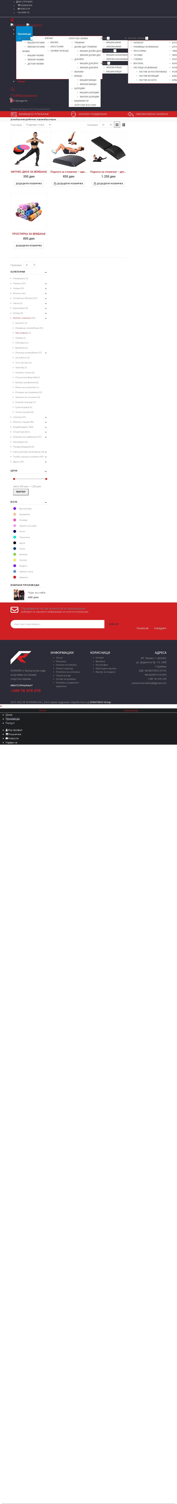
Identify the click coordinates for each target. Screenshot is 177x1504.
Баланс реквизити (25, 382)
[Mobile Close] (1, 706)
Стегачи (17, 417)
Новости (25, 9)
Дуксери (79, 59)
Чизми (26, 51)
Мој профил (102, 664)
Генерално (19, 278)
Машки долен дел (90, 50)
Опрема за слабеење (25, 437)
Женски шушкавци (117, 59)
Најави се (24, 12)
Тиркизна (14, 537)
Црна (14, 542)
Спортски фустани (85, 105)
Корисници (131, 710)
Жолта (14, 560)
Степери (138, 59)
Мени (42, 710)
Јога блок (20, 357)
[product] (28, 149)
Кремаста (14, 514)
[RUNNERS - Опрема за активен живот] (26, 25)
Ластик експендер (149, 75)
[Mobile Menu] (12, 20)
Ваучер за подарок (105, 671)
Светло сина (14, 571)
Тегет (14, 531)
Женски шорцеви (89, 96)
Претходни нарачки (106, 668)
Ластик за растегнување (153, 71)
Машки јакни (113, 42)
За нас (59, 657)
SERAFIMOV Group (100, 702)
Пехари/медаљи (22, 446)
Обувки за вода (59, 50)
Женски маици (88, 84)
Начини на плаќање (66, 664)
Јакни (104, 38)
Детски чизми (35, 63)
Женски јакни (113, 46)
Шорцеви (79, 88)
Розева (14, 520)
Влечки (49, 38)
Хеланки (78, 71)
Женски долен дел (90, 55)
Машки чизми (35, 55)
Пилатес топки (23, 372)
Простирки (140, 50)
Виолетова (14, 508)
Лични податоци (64, 668)
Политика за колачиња (68, 671)
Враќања (100, 661)
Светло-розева (14, 525)
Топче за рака (23, 412)
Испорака (61, 661)
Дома (9, 714)
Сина (14, 548)
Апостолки (56, 46)
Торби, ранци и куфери (26, 456)
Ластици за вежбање (145, 67)
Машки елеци (114, 71)
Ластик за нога (148, 80)
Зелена (14, 554)
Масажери (19, 442)
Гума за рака (22, 407)
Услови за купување (66, 679)
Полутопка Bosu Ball (26, 377)
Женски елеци (114, 67)
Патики (26, 38)
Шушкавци (107, 50)
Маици (78, 75)
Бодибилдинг (20, 427)
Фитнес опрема (136, 38)
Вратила (138, 63)
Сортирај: (16, 124)
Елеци (104, 63)
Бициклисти (81, 100)
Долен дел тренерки (85, 46)
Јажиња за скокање (26, 397)
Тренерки (79, 42)
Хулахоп (138, 42)
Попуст (22, 81)
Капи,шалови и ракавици (27, 451)
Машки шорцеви (89, 92)
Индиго (14, 565)
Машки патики (36, 42)
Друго (16, 461)
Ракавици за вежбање (146, 46)
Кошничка (26, 5)
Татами (138, 55)
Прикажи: (92, 124)
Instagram (160, 628)
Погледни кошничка (44, 104)
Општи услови (63, 675)
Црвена (14, 577)
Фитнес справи (21, 422)
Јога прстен (22, 362)
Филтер (21, 491)
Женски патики (36, 46)
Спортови (18, 431)
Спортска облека (78, 38)
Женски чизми (35, 59)
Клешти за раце (24, 402)
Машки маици (88, 80)
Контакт (100, 657)
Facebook (142, 628)
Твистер (19, 367)
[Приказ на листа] (124, 125)
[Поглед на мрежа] (117, 125)
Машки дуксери (89, 63)
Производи (24, 33)
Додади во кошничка (29, 183)
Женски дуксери (89, 67)
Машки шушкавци (117, 54)
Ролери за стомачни (26, 392)
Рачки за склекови (25, 387)
